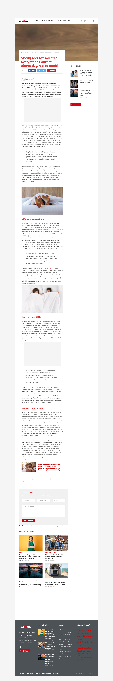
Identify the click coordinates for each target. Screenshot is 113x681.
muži (87, 644)
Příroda (69, 646)
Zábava (82, 657)
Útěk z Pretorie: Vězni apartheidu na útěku (86, 82)
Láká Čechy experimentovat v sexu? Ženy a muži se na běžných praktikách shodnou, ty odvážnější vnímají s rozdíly (49, 467)
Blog (74, 20)
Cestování (28, 580)
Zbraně (69, 656)
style (24, 481)
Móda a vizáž (62, 646)
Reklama (30, 673)
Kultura (69, 642)
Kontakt (22, 673)
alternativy (25, 479)
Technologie (81, 653)
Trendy (56, 552)
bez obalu (87, 636)
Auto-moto (48, 580)
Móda (90, 644)
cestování (79, 638)
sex (49, 479)
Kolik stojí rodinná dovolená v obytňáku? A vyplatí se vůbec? (55, 583)
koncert (78, 642)
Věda (68, 654)
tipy (87, 653)
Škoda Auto (89, 657)
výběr (91, 655)
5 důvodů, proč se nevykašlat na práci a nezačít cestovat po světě (30, 585)
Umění (60, 654)
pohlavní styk (39, 479)
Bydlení (69, 632)
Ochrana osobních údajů (50, 673)
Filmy (60, 637)
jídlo (87, 639)
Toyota (90, 653)
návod (87, 646)
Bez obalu (22, 580)
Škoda (85, 657)
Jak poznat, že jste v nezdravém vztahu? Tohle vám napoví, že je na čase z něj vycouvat (87, 73)
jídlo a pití (90, 640)
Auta (52, 20)
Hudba (68, 639)
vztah (85, 655)
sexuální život (55, 479)
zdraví (78, 657)
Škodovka (79, 659)
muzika (84, 644)
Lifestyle (25, 79)
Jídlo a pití (61, 642)
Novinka (82, 646)
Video (48, 20)
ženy (28, 481)
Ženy (36, 20)
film (87, 638)
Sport (69, 20)
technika (86, 651)
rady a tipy (84, 648)
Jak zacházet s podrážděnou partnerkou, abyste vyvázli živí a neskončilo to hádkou (30, 556)
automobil (85, 634)
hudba (84, 640)
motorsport (79, 644)
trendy (79, 656)
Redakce (37, 673)
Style (64, 20)
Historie (58, 20)
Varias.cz (51, 268)
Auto (83, 630)
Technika (42, 20)
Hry (60, 639)
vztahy (88, 655)
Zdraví (60, 659)
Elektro (68, 634)
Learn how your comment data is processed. (51, 526)
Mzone (21, 560)
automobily (81, 636)
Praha (90, 646)
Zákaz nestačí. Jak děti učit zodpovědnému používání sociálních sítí (54, 556)
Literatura (69, 644)
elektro (84, 638)
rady (45, 479)
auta (79, 630)
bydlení (91, 636)
